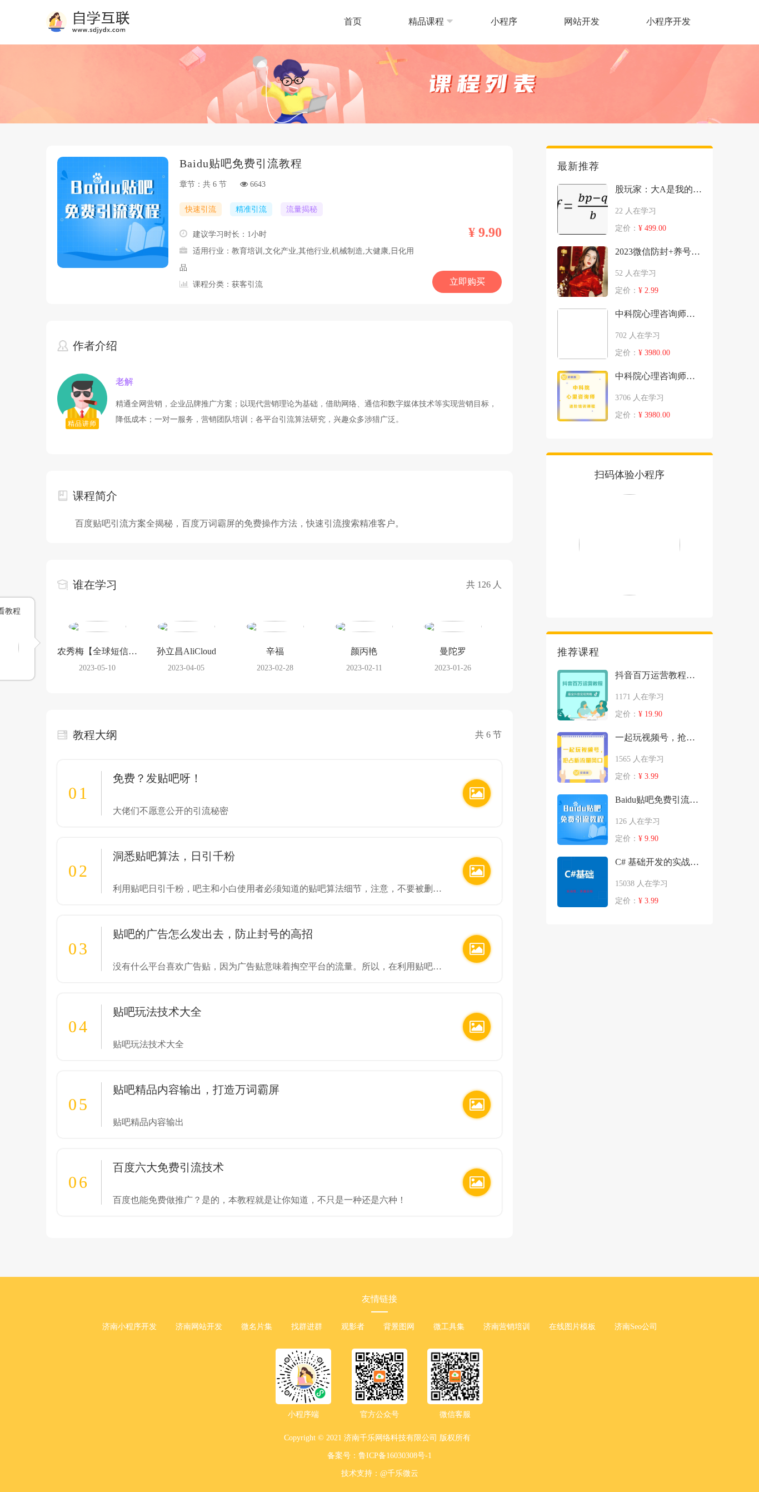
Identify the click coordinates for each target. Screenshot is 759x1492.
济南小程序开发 (129, 1326)
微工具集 (449, 1326)
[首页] (354, 41)
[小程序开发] (668, 41)
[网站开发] (583, 41)
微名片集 (256, 1326)
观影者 (352, 1326)
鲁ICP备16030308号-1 (395, 1455)
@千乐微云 (399, 1473)
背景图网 (399, 1326)
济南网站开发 (199, 1326)
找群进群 (306, 1326)
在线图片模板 (572, 1326)
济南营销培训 (506, 1326)
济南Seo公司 (636, 1326)
